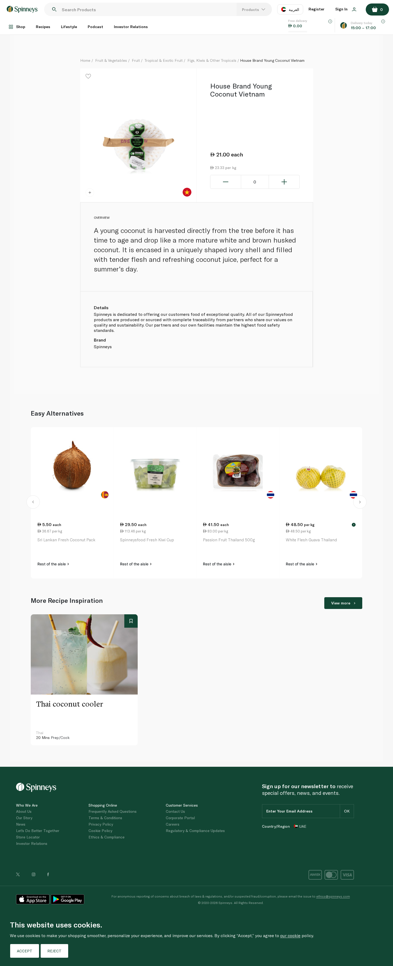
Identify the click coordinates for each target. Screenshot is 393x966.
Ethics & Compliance (106, 837)
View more (340, 603)
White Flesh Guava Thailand (311, 539)
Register (317, 9)
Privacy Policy (100, 824)
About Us (24, 811)
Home (85, 60)
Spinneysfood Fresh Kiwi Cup (147, 539)
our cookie (290, 935)
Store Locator (28, 837)
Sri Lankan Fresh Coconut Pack (66, 539)
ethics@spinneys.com (333, 896)
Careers (172, 824)
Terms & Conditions (105, 817)
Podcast (95, 26)
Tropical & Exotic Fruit (164, 60)
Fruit (136, 60)
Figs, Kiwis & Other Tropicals (211, 60)
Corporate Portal (180, 817)
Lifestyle (69, 26)
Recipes (43, 26)
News (20, 824)
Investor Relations (131, 26)
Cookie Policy (100, 830)
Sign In (342, 9)
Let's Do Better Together (37, 830)
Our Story (24, 817)
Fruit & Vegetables (111, 60)
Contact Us (175, 811)
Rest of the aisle (52, 564)
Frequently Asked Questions (112, 811)
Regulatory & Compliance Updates (195, 830)
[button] (33, 503)
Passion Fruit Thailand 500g (229, 539)
